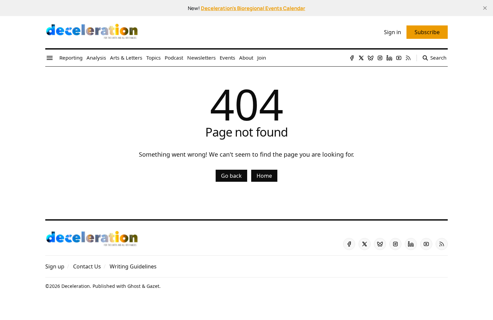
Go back (231, 175)
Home (264, 175)
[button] (54, 266)
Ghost (134, 286)
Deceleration (75, 286)
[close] (485, 8)
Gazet (153, 286)
